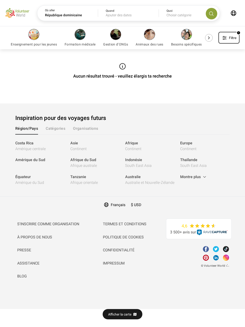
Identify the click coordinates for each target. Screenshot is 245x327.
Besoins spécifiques (186, 44)
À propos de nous (34, 237)
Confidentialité (118, 250)
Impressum (114, 263)
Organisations (85, 128)
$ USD (136, 205)
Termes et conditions (124, 224)
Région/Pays (26, 128)
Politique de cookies (123, 237)
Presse (24, 250)
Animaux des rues (149, 44)
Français (118, 205)
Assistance (28, 263)
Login (5, 199)
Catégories (55, 128)
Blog (22, 276)
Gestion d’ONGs (115, 44)
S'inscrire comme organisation (48, 224)
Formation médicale (80, 44)
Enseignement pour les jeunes (34, 44)
